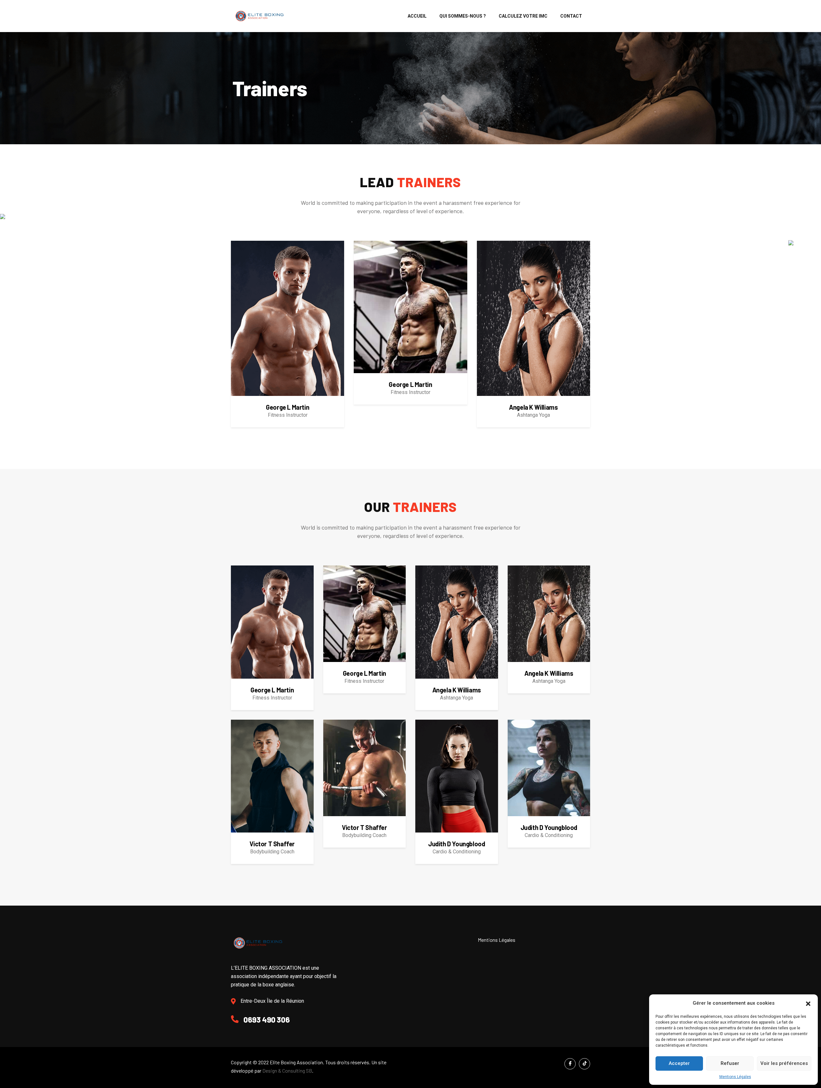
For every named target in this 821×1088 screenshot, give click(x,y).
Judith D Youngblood (456, 844)
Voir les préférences (784, 1063)
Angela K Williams (533, 407)
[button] (808, 1003)
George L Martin (287, 407)
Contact (571, 16)
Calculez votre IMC (523, 16)
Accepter (679, 1063)
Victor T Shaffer (272, 844)
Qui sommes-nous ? (462, 16)
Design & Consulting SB (287, 1070)
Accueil (417, 16)
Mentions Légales (735, 1077)
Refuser (730, 1063)
